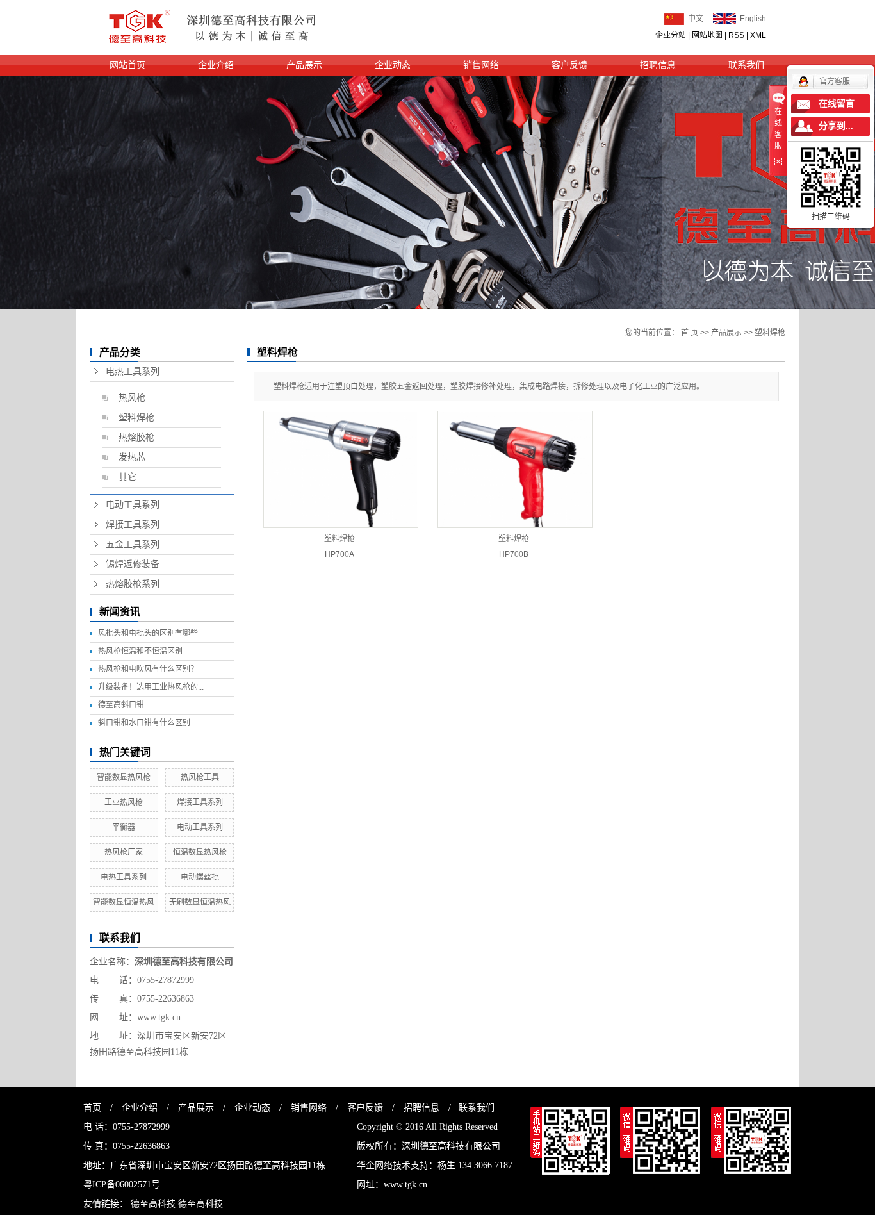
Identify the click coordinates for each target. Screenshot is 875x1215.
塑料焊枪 (136, 417)
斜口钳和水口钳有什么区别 (144, 722)
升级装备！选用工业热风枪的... (151, 686)
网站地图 (707, 35)
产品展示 (304, 65)
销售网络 (481, 65)
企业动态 (393, 65)
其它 (127, 477)
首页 (92, 1107)
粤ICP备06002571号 (121, 1184)
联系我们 (746, 65)
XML (758, 35)
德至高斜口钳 (121, 704)
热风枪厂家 (123, 852)
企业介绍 (216, 65)
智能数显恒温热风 (123, 902)
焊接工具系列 (132, 524)
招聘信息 (658, 65)
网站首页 (127, 65)
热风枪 (132, 397)
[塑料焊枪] (340, 469)
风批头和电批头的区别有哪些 (148, 633)
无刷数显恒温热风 (200, 902)
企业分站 (670, 35)
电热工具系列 (132, 371)
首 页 (689, 332)
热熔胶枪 (136, 437)
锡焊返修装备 (132, 564)
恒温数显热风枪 (200, 852)
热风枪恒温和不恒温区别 (140, 651)
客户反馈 (569, 65)
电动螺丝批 (200, 877)
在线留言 (837, 103)
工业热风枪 (123, 802)
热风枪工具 (200, 777)
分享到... (836, 126)
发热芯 (132, 457)
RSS (736, 35)
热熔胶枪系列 (132, 584)
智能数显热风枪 (124, 777)
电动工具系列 (132, 504)
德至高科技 (153, 1204)
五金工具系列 (132, 544)
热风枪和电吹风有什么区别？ (148, 669)
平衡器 (123, 827)
